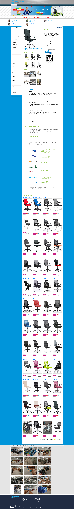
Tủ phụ (45, 507)
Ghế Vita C (34, 258)
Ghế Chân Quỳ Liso (25, 217)
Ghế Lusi (24, 298)
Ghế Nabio (54, 399)
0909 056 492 (32, 23)
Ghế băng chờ (14, 47)
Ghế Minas (44, 379)
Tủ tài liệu (32, 507)
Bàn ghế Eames (14, 60)
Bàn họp (29, 507)
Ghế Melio (44, 197)
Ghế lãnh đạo (13, 37)
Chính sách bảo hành (37, 498)
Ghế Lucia (34, 217)
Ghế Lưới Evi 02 (55, 197)
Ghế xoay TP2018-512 (36, 298)
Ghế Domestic (45, 359)
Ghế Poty (24, 258)
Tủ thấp (60, 507)
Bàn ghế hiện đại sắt (14, 63)
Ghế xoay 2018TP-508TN (36, 379)
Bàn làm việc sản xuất (49, 507)
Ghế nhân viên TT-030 (26, 278)
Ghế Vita (34, 278)
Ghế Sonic (54, 278)
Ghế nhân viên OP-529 (26, 379)
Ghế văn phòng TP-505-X (36, 197)
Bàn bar (13, 69)
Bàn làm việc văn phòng (17, 507)
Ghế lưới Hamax (45, 298)
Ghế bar (13, 66)
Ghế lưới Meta (55, 379)
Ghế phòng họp (14, 42)
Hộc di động (39, 507)
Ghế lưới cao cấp (15, 31)
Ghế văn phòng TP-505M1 (26, 197)
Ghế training (13, 55)
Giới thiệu (23, 498)
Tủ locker (43, 507)
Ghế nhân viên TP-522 (36, 399)
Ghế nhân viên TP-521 (26, 399)
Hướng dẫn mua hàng (24, 500)
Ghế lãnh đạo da (15, 39)
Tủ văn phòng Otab (54, 507)
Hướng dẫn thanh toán (24, 499)
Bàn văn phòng (14, 84)
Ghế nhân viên (14, 34)
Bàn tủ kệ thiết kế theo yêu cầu (16, 94)
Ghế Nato (54, 298)
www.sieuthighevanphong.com (16, 506)
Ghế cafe (13, 68)
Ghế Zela (44, 217)
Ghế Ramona (34, 359)
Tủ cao (58, 507)
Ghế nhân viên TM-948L (46, 258)
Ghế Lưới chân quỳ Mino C (56, 217)
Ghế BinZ (54, 359)
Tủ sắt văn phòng (14, 92)
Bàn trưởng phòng (26, 507)
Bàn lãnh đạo (13, 89)
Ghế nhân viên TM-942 (56, 258)
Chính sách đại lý (37, 500)
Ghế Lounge (13, 76)
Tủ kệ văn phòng (14, 86)
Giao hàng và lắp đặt (37, 499)
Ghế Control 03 (25, 359)
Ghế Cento (44, 399)
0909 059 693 (14, 23)
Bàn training (13, 53)
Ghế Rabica (44, 278)
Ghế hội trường (14, 49)
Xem (24, 213)
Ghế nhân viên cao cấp (16, 36)
